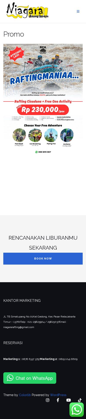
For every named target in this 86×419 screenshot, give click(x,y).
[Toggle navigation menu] (78, 11)
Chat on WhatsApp (34, 378)
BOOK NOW (43, 258)
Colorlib (25, 395)
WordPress (58, 395)
